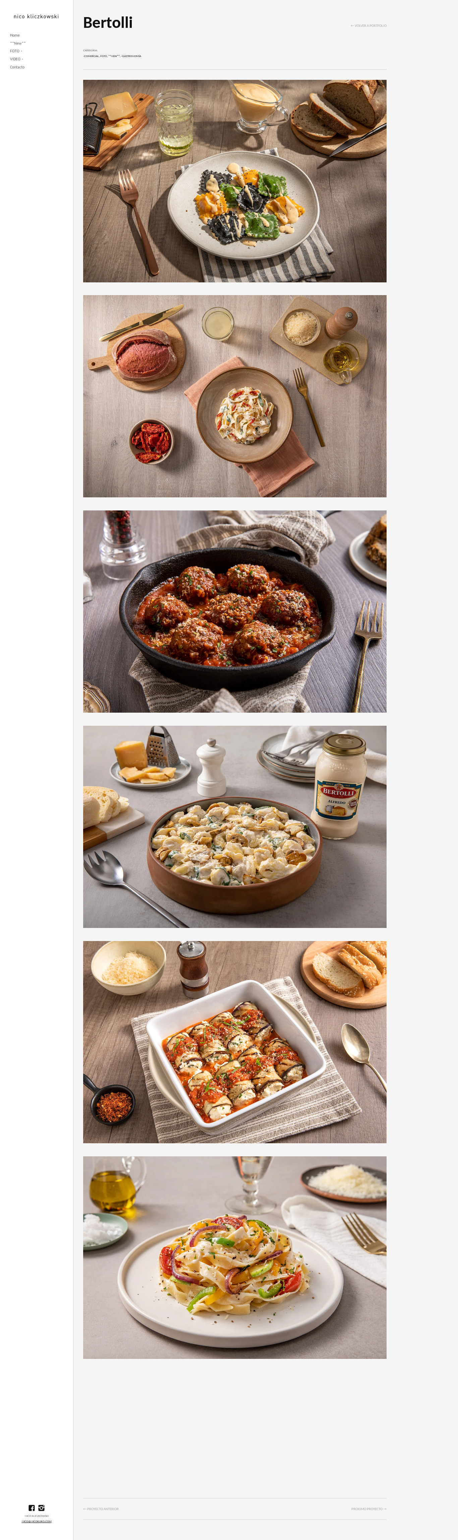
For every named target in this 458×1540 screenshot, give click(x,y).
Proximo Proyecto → (369, 1509)
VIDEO (15, 59)
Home (15, 36)
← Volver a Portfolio (369, 26)
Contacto (17, 67)
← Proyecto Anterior (101, 1509)
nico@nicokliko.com (37, 1521)
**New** (18, 44)
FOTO (14, 51)
